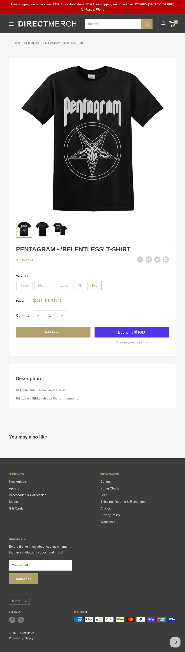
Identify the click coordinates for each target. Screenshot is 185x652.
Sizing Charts (109, 488)
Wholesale (107, 521)
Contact (105, 481)
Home (16, 42)
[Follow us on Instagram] (21, 620)
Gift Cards (16, 508)
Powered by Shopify (21, 638)
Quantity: (23, 315)
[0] (172, 24)
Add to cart (53, 332)
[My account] (163, 23)
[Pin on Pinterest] (149, 259)
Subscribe (23, 579)
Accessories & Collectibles (27, 495)
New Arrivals (18, 481)
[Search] (147, 24)
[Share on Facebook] (140, 259)
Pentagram (24, 260)
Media (13, 501)
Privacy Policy (110, 515)
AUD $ (16, 601)
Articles (105, 508)
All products (31, 42)
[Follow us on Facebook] (12, 620)
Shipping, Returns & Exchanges (123, 501)
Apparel (14, 488)
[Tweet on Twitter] (157, 259)
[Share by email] (166, 259)
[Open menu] (11, 24)
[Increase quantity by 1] (62, 315)
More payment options (132, 342)
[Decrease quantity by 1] (38, 315)
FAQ (103, 495)
